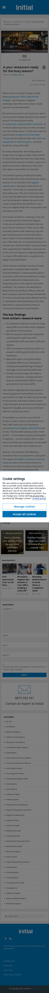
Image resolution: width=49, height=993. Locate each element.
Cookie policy (39, 498)
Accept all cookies (24, 514)
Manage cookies (24, 506)
